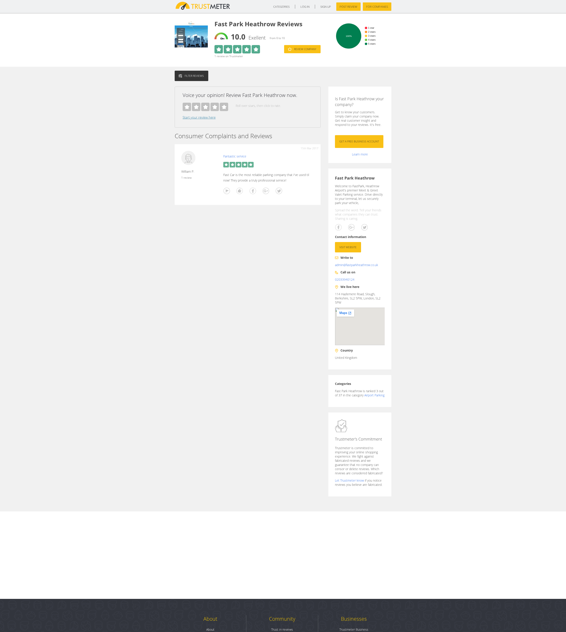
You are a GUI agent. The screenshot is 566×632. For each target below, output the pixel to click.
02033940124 (344, 279)
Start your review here (199, 117)
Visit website (348, 247)
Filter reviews (194, 76)
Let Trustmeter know (349, 480)
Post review (348, 7)
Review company (305, 49)
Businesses (354, 618)
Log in (305, 7)
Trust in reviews (282, 629)
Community (282, 618)
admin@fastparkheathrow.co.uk (356, 265)
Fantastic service (234, 156)
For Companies (377, 7)
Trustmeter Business (353, 629)
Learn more (360, 154)
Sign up (325, 7)
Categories (281, 7)
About (210, 618)
